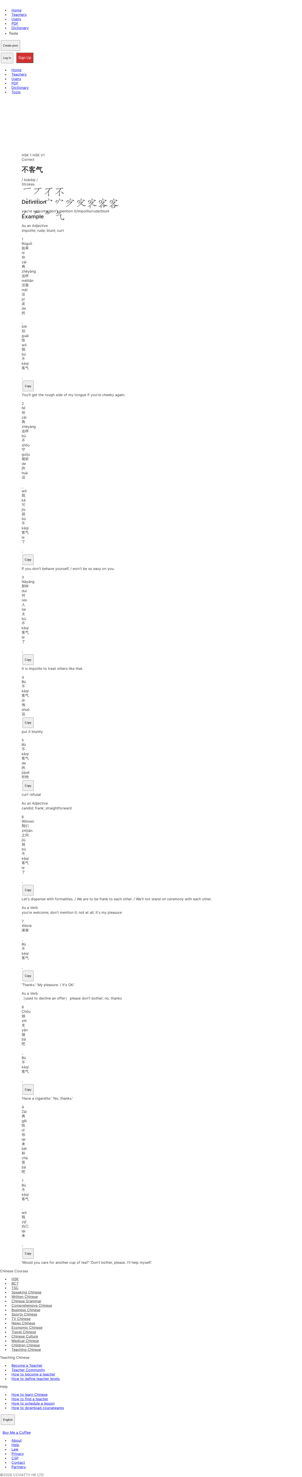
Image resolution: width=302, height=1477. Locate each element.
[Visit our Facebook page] (2, 1428)
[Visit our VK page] (13, 1428)
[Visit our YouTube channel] (18, 1428)
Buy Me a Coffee (17, 1432)
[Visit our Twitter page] (8, 1428)
